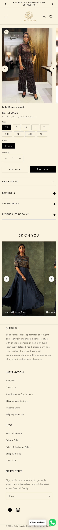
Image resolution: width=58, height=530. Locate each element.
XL (44, 127)
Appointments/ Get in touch (19, 394)
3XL (19, 133)
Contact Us (11, 387)
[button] (6, 16)
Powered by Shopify (43, 526)
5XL (42, 133)
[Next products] (51, 279)
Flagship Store (13, 407)
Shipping (15, 117)
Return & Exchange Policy (18, 446)
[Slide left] (4, 69)
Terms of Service (14, 433)
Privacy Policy (12, 440)
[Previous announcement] (5, 4)
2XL (7, 133)
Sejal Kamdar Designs (24, 526)
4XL (30, 133)
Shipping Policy (13, 453)
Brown (8, 145)
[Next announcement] (52, 4)
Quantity (5, 152)
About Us (10, 380)
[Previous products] (6, 279)
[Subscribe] (48, 496)
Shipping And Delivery (17, 400)
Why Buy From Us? (15, 414)
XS (6, 127)
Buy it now (43, 169)
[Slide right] (53, 69)
